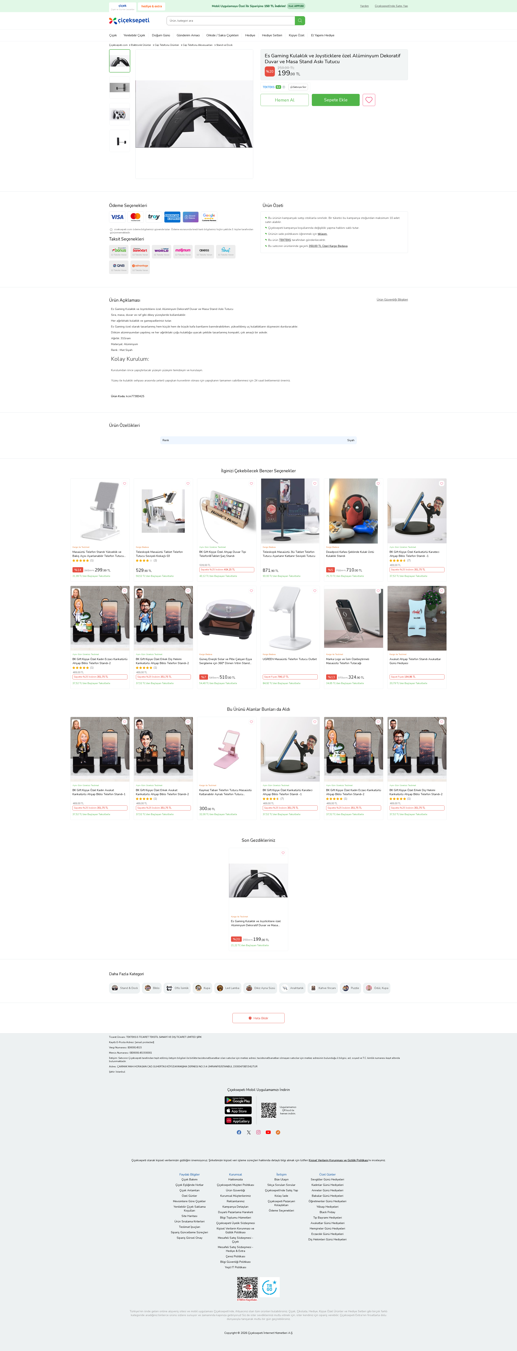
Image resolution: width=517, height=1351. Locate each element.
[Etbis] (247, 1289)
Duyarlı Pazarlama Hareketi (235, 1212)
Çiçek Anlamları (190, 1190)
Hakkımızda (235, 1179)
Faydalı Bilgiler (189, 1174)
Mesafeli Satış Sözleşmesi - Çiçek (235, 1240)
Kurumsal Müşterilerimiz (235, 1196)
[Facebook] (239, 1132)
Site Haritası (189, 1216)
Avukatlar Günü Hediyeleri (328, 1223)
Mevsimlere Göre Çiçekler (189, 1201)
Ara (300, 20)
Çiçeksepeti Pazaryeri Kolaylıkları (281, 1203)
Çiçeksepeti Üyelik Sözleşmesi (235, 1223)
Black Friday (327, 1212)
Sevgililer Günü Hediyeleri (327, 1179)
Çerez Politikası (235, 1256)
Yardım (364, 6)
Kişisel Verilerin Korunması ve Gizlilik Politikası (235, 1230)
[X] (249, 1132)
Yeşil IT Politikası (235, 1267)
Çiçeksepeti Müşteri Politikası (235, 1185)
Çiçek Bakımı (190, 1179)
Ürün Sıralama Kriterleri (189, 1221)
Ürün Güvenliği (235, 1190)
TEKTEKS (269, 87)
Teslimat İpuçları (189, 1227)
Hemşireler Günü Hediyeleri (327, 1228)
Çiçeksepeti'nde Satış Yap (391, 6)
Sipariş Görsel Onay (189, 1238)
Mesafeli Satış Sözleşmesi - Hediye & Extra (235, 1249)
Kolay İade (281, 1196)
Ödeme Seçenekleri (281, 1210)
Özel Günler (189, 1196)
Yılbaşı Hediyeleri (327, 1207)
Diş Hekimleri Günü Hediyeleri (327, 1239)
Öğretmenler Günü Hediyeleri (327, 1201)
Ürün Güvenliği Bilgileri (392, 299)
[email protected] (144, 1042)
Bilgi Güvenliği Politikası (235, 1262)
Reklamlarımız (235, 1201)
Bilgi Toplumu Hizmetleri (235, 1218)
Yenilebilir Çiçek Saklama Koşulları (189, 1208)
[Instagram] (258, 1132)
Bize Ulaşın (281, 1179)
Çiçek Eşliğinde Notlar (189, 1185)
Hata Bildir (260, 1018)
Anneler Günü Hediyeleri (327, 1190)
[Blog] (278, 1132)
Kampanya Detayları (235, 1207)
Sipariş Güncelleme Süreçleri (189, 1232)
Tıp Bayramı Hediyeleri (327, 1218)
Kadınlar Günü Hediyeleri (328, 1185)
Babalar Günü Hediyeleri (327, 1196)
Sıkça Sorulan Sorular (281, 1185)
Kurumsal (235, 1174)
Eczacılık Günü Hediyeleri (327, 1234)
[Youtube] (268, 1132)
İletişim (281, 1174)
